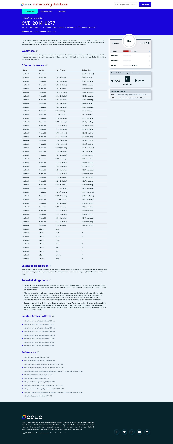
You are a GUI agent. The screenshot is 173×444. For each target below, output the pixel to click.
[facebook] (117, 432)
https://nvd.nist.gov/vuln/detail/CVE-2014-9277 (132, 94)
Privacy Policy (54, 433)
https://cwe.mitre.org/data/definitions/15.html (39, 324)
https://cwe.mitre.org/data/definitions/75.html (39, 342)
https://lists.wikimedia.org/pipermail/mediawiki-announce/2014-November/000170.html (53, 371)
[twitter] (125, 432)
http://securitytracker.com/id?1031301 (36, 357)
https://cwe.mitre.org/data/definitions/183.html (39, 328)
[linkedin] (132, 432)
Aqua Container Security (32, 418)
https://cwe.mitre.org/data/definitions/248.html (39, 331)
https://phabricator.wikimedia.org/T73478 (38, 375)
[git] (147, 432)
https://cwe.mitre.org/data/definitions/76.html (39, 346)
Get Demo (145, 4)
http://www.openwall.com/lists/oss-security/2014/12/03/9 (43, 364)
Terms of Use (64, 433)
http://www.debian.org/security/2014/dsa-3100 (40, 361)
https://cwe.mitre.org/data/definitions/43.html (39, 339)
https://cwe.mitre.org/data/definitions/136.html (39, 321)
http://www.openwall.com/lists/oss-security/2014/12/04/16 (44, 368)
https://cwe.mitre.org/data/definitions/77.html (131, 98)
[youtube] (140, 432)
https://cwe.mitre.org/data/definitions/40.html (39, 335)
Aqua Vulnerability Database (44, 5)
